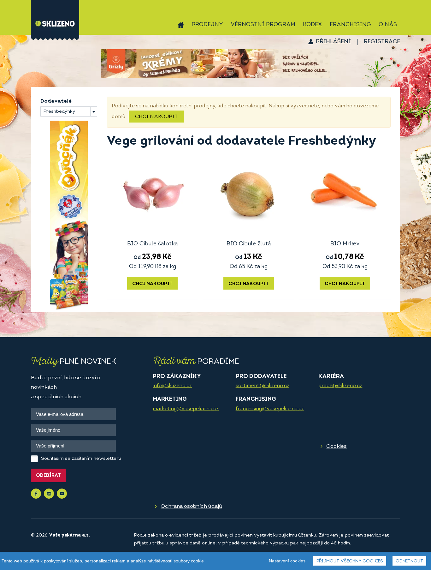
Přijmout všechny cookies (349, 561)
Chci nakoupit (156, 116)
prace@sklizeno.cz (340, 385)
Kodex (312, 25)
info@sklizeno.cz (172, 385)
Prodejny (207, 25)
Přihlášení (333, 42)
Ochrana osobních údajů (191, 506)
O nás (388, 25)
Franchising (350, 25)
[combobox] (68, 111)
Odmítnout (409, 561)
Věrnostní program (263, 25)
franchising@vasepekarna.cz (270, 408)
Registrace (382, 42)
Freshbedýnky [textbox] (59, 111)
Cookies (336, 446)
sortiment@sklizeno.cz (262, 385)
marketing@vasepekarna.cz (186, 408)
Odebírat (48, 475)
